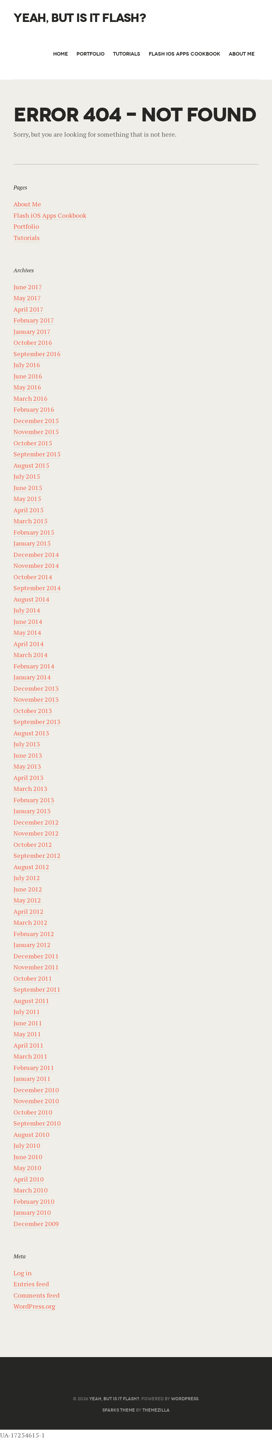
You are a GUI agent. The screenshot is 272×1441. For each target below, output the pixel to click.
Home (60, 54)
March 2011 (30, 1056)
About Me (242, 54)
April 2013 (28, 777)
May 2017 (27, 298)
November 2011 (36, 967)
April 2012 (28, 911)
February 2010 (33, 1201)
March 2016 (30, 398)
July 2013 (26, 744)
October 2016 (32, 342)
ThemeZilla (156, 1410)
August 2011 (31, 1000)
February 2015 (33, 532)
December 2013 (36, 688)
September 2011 (37, 989)
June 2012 (27, 889)
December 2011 (36, 956)
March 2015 (30, 521)
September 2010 (37, 1123)
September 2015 (37, 454)
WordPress (184, 1398)
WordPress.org (34, 1306)
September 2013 (37, 721)
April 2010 (28, 1179)
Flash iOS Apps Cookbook (184, 54)
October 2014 (32, 577)
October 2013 (32, 710)
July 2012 (26, 877)
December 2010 (36, 1090)
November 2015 (36, 431)
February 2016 (33, 409)
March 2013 (30, 788)
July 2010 (26, 1145)
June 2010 (27, 1156)
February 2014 (33, 666)
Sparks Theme (118, 1410)
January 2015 (32, 543)
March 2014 (30, 654)
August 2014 (31, 599)
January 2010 (32, 1212)
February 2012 (33, 933)
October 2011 (32, 978)
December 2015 (36, 420)
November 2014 (36, 565)
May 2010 (27, 1167)
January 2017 (32, 331)
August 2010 (31, 1134)
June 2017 (27, 287)
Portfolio (90, 54)
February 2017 (33, 320)
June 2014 (27, 621)
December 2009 (36, 1223)
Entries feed (31, 1284)
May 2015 (27, 498)
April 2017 (28, 309)
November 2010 (36, 1101)
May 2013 (27, 766)
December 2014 (36, 554)
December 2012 (36, 822)
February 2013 (33, 800)
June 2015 (27, 487)
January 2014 (32, 677)
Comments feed (36, 1295)
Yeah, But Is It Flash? (79, 18)
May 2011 (27, 1034)
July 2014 (26, 610)
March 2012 (30, 922)
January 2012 (32, 944)
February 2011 (33, 1067)
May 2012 (27, 900)
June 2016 (27, 376)
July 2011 (26, 1011)
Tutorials (126, 54)
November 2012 (36, 833)
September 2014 (37, 587)
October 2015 (32, 443)
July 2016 (26, 364)
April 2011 (28, 1045)
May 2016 (27, 387)
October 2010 (32, 1112)
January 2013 (32, 811)
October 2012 (32, 844)
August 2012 (31, 866)
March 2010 (30, 1190)
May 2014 (27, 632)
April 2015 (28, 510)
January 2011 (32, 1078)
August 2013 (31, 733)
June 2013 (27, 755)
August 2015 (31, 465)
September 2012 (37, 855)
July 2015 (26, 476)
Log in (22, 1273)
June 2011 (27, 1023)
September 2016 (37, 353)
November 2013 (36, 699)
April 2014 (28, 643)
